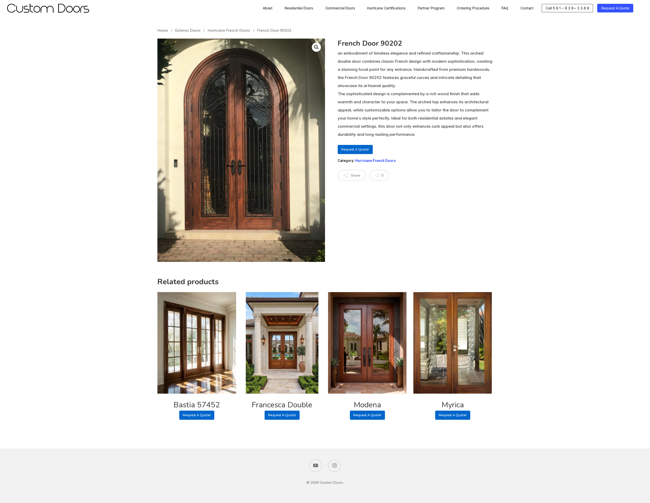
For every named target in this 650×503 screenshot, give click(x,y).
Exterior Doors (188, 30)
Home (162, 30)
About (268, 8)
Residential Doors (299, 8)
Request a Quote (615, 8)
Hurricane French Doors (229, 30)
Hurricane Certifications (386, 8)
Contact (527, 8)
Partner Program (431, 8)
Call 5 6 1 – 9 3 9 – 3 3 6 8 (567, 8)
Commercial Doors (340, 8)
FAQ (504, 8)
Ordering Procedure (473, 8)
